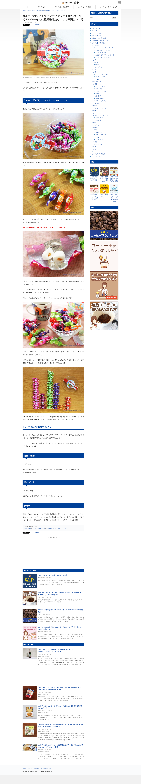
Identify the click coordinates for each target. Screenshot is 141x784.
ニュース (94, 31)
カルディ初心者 (96, 35)
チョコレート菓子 (100, 91)
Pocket (37, 24)
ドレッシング (99, 139)
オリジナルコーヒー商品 (102, 57)
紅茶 (96, 62)
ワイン (97, 79)
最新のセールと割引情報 (99, 38)
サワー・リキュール (101, 74)
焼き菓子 (98, 96)
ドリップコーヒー (100, 52)
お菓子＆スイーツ (98, 84)
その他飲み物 (97, 81)
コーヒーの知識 (96, 33)
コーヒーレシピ (96, 28)
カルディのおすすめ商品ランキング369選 (53, 575)
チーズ (95, 110)
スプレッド (98, 132)
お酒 (94, 72)
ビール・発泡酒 (100, 76)
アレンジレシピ (96, 156)
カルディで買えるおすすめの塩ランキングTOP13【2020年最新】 (114, 198)
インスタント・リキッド (102, 50)
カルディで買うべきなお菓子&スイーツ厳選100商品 (94, 197)
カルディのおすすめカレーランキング (104, 196)
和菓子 (97, 93)
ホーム (26, 7)
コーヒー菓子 (99, 98)
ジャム (97, 137)
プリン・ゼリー (100, 86)
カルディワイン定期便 (98, 154)
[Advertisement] (70, 779)
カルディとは (41, 7)
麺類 (94, 122)
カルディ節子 (72, 2)
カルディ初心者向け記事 (62, 7)
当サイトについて (28, 768)
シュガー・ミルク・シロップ (104, 48)
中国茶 (97, 64)
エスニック (98, 144)
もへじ (95, 151)
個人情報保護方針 (46, 768)
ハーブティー (99, 67)
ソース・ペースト (100, 134)
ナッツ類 (96, 103)
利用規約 (36, 768)
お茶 (94, 60)
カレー (95, 113)
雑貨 (94, 149)
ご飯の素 (98, 120)
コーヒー (96, 45)
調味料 (95, 127)
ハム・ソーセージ (100, 108)
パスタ (97, 125)
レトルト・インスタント (100, 115)
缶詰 (94, 146)
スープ (95, 69)
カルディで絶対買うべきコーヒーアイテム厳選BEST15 (104, 179)
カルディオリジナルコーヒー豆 (104, 55)
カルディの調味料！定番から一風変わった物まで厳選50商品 (114, 179)
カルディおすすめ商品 (84, 7)
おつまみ (96, 105)
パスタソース (99, 117)
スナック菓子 (99, 89)
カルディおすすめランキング (108, 7)
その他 (95, 142)
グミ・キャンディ (100, 101)
